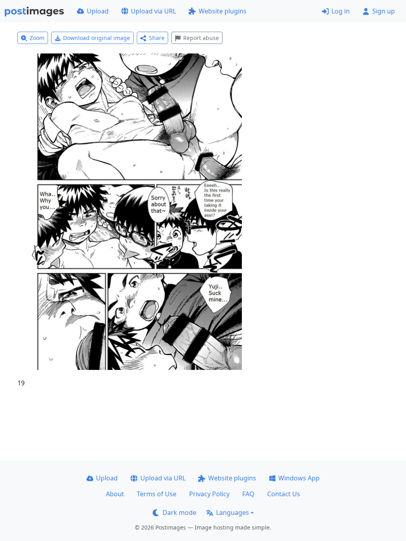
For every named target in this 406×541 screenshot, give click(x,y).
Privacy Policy (209, 494)
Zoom (37, 38)
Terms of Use (156, 494)
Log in (340, 11)
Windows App (299, 478)
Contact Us (283, 494)
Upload (98, 11)
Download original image (96, 38)
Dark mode (179, 512)
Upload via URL (153, 11)
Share (157, 38)
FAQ (248, 494)
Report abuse (201, 38)
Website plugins (223, 11)
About (115, 494)
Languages (232, 512)
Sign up (383, 11)
